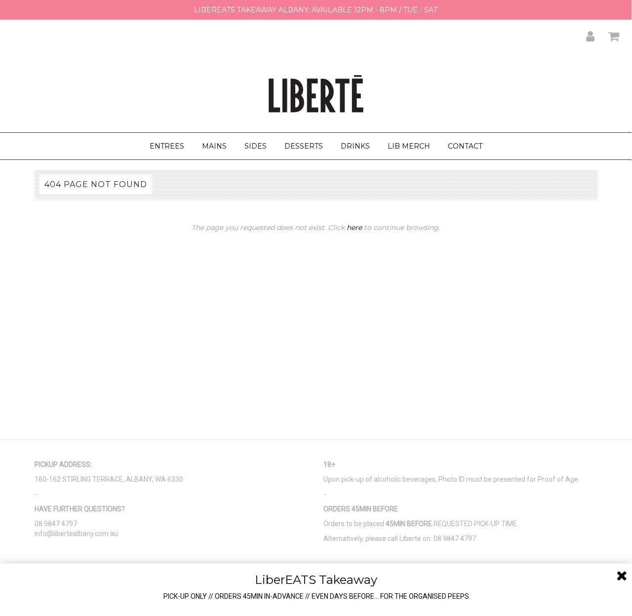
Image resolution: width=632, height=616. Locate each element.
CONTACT (465, 146)
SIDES (255, 146)
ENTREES (167, 146)
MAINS (214, 146)
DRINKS (355, 146)
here (354, 227)
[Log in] (584, 33)
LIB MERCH (409, 146)
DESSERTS (303, 146)
